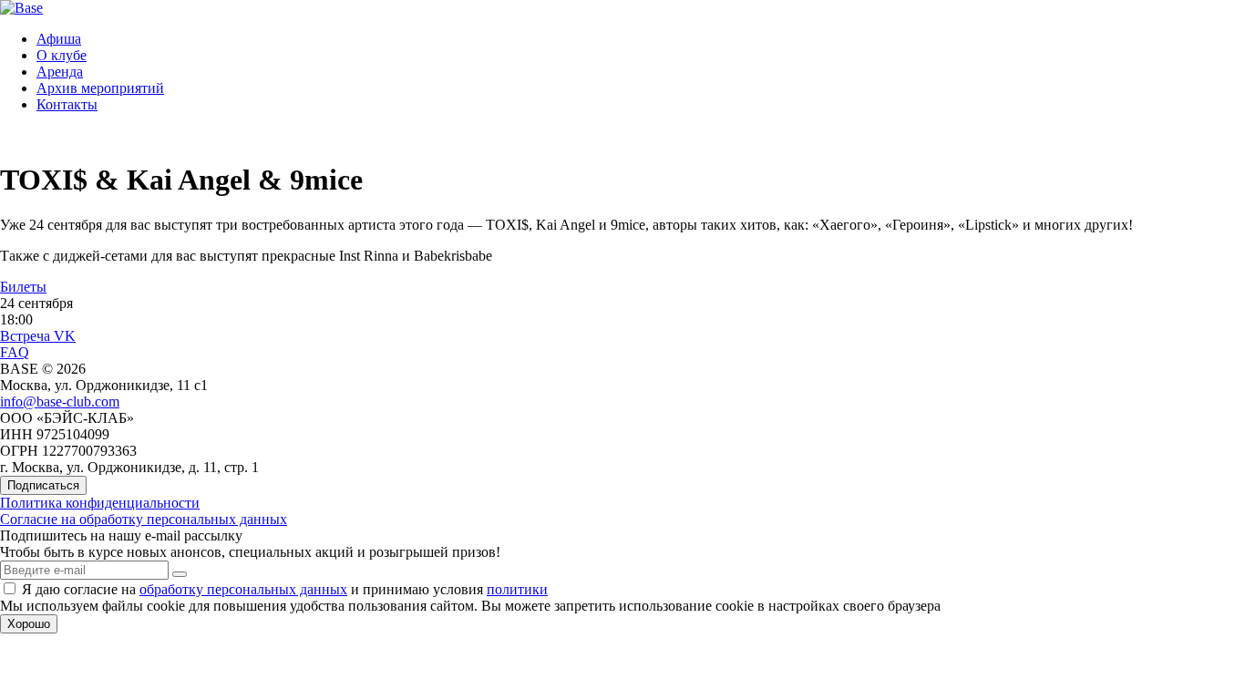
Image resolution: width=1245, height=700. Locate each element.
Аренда (59, 71)
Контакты (67, 104)
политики (517, 589)
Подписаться (43, 485)
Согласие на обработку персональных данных (143, 519)
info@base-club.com (59, 401)
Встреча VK (38, 336)
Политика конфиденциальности (100, 502)
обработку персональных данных (243, 589)
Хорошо (28, 624)
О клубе (61, 55)
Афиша (58, 38)
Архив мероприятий (100, 88)
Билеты (23, 286)
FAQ (14, 352)
